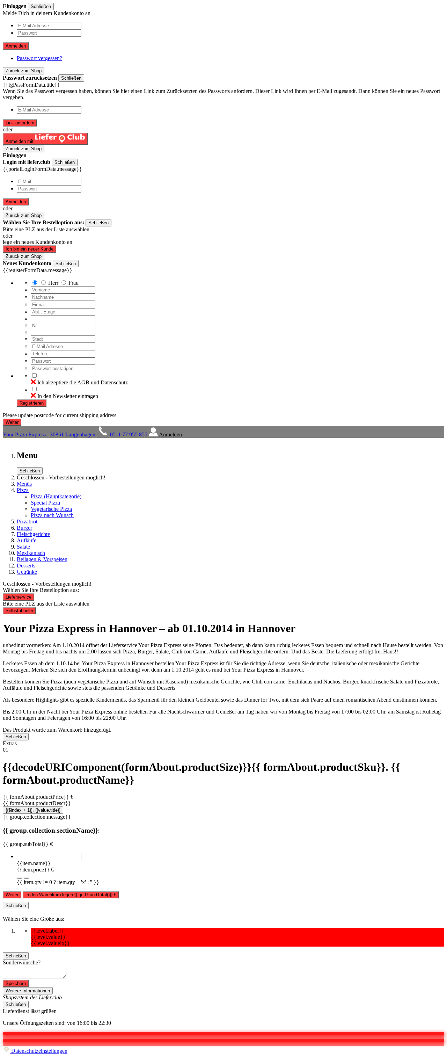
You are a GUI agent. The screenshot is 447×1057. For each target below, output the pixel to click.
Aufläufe (26, 540)
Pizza (23, 490)
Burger (24, 528)
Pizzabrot (27, 521)
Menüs (24, 484)
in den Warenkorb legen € (70, 894)
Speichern (16, 983)
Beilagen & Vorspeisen (42, 559)
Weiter (12, 894)
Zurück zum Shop (24, 70)
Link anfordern (20, 122)
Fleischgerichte (33, 534)
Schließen (41, 6)
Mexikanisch (31, 553)
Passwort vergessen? (39, 58)
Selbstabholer (19, 610)
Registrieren (32, 403)
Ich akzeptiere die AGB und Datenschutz (82, 382)
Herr (53, 283)
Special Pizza (45, 503)
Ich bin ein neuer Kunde (29, 249)
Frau (73, 283)
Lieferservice (18, 597)
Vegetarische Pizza (51, 509)
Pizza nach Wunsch (52, 515)
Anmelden (16, 46)
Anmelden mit (20, 141)
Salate (23, 547)
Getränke (27, 572)
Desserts (26, 566)
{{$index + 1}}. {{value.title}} (33, 810)
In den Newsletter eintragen (67, 396)
